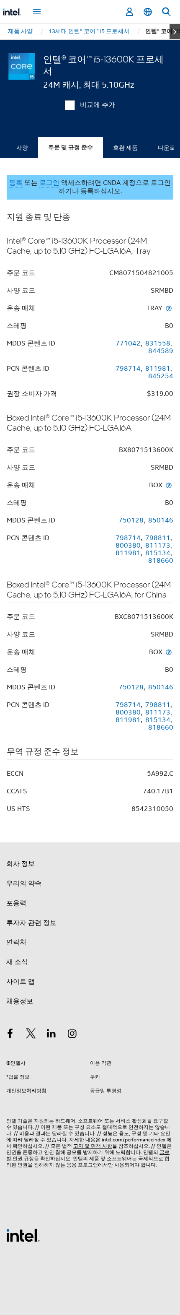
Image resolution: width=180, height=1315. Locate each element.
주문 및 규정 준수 (70, 147)
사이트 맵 (20, 981)
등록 (16, 183)
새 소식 (17, 962)
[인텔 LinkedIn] (51, 1034)
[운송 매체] (168, 308)
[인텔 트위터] (31, 1034)
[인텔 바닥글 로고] (23, 1235)
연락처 (16, 942)
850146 (160, 520)
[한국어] (147, 11)
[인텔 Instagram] (72, 1034)
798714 (128, 368)
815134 (157, 553)
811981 (157, 368)
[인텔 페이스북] (10, 1034)
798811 (157, 538)
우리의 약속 (23, 883)
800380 (128, 545)
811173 (157, 545)
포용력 (16, 903)
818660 (160, 560)
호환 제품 (125, 147)
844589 (160, 351)
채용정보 (19, 1001)
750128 (131, 520)
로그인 (49, 183)
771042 (128, 343)
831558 (157, 343)
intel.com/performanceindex (133, 1139)
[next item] (175, 31)
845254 (160, 376)
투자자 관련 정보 (31, 923)
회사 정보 (20, 864)
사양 (22, 147)
